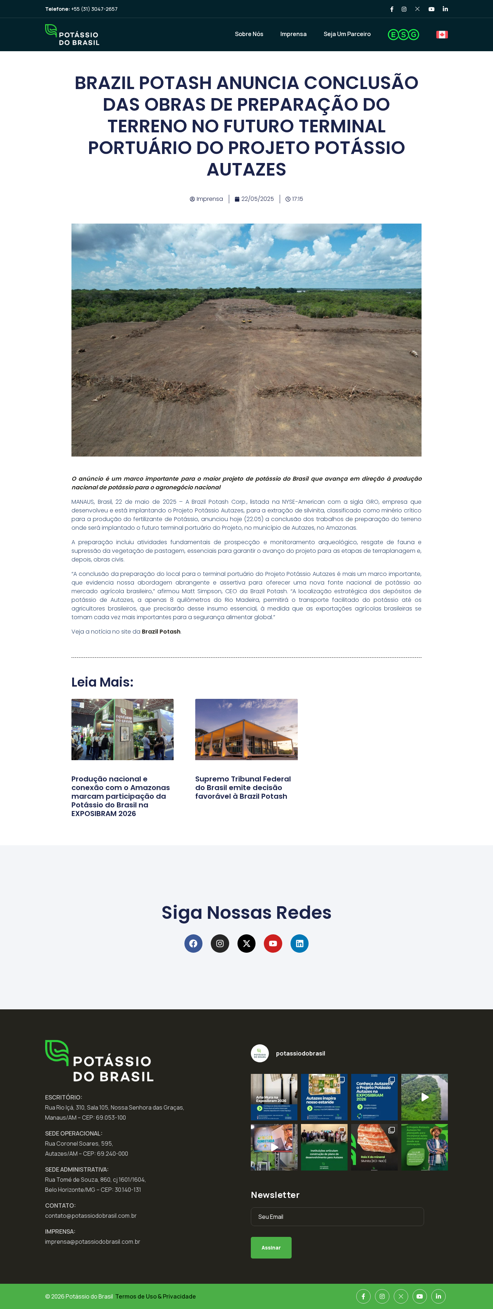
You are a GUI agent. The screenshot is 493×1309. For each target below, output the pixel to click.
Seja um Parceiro (347, 34)
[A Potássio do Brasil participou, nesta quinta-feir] (324, 1147)
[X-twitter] (246, 943)
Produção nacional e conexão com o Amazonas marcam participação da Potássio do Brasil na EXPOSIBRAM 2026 (120, 796)
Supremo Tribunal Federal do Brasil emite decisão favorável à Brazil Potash (243, 788)
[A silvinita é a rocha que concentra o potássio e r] (374, 1147)
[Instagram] (220, 943)
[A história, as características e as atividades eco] (324, 1097)
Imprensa (293, 34)
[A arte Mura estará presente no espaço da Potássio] (274, 1097)
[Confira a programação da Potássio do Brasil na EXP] (374, 1097)
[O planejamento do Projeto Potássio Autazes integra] (424, 1147)
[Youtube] (273, 943)
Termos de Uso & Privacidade (155, 1296)
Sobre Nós (249, 34)
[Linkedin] (300, 943)
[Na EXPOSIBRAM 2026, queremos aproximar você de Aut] (424, 1097)
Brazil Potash (161, 631)
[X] (401, 1296)
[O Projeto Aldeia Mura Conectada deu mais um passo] (274, 1147)
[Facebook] (193, 943)
